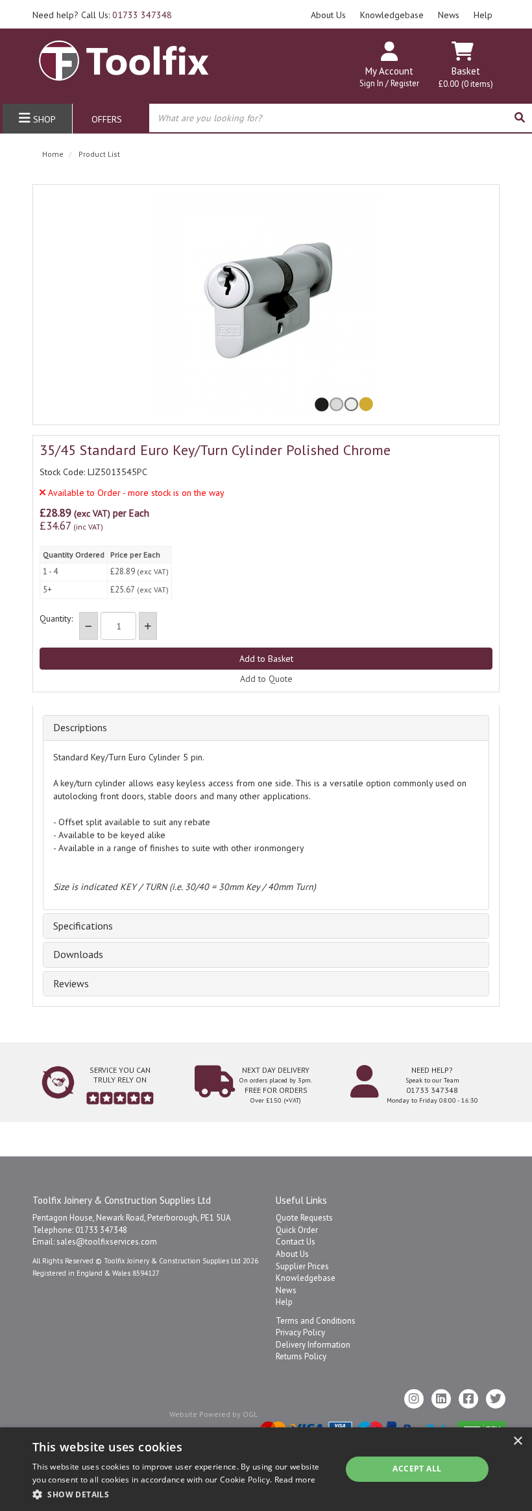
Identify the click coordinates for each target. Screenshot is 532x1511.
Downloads (78, 955)
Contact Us (295, 1241)
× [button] (517, 1441)
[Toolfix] (123, 55)
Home (53, 154)
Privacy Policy (300, 1332)
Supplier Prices (302, 1266)
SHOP (43, 119)
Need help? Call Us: (102, 15)
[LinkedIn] (441, 1399)
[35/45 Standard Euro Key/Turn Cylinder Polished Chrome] (266, 304)
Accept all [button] (417, 1468)
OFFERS (106, 119)
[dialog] (266, 1469)
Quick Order (297, 1230)
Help (483, 15)
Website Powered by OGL (213, 1414)
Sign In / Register (389, 83)
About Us (328, 15)
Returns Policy (301, 1356)
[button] (182, 1493)
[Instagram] (414, 1399)
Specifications (83, 926)
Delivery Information (313, 1344)
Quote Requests (304, 1217)
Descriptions (80, 728)
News (448, 15)
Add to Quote (266, 679)
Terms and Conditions (316, 1320)
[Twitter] (495, 1399)
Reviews (71, 984)
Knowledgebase (392, 15)
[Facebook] (468, 1399)
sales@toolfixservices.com (106, 1241)
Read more (295, 1479)
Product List (99, 154)
